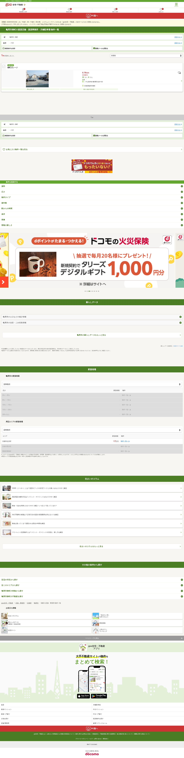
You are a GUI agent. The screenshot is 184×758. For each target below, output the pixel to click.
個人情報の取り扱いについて (124, 734)
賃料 (3, 186)
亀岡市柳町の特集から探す (12, 591)
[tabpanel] (92, 261)
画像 (3, 220)
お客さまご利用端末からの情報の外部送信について (60, 734)
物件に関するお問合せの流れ (83, 734)
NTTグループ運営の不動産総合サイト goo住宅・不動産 (19, 0)
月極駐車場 (97, 705)
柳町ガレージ (12, 68)
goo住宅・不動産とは (39, 734)
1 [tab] (85, 291)
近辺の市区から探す (9, 580)
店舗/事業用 (5, 723)
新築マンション (6, 709)
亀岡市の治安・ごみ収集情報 (14, 323)
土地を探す (5, 718)
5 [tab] (92, 291)
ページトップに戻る (92, 638)
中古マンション (98, 709)
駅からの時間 (6, 208)
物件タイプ (6, 197)
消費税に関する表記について (141, 734)
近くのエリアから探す (10, 585)
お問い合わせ (97, 738)
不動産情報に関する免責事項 (107, 734)
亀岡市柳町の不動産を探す (12, 596)
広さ (3, 192)
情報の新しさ (6, 225)
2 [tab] (87, 291)
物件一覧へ (124, 441)
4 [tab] (91, 291)
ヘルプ (90, 738)
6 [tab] (94, 291)
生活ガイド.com (178, 346)
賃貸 (2, 705)
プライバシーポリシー (81, 738)
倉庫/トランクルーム (100, 723)
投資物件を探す (98, 718)
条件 (3, 214)
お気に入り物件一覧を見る (17, 149)
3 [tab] (89, 291)
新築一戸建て (5, 714)
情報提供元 (95, 734)
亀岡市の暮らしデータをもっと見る (91, 335)
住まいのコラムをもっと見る (91, 546)
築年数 (4, 203)
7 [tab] (96, 291)
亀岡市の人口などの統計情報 (14, 317)
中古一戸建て (97, 714)
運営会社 (105, 738)
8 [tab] (98, 291)
